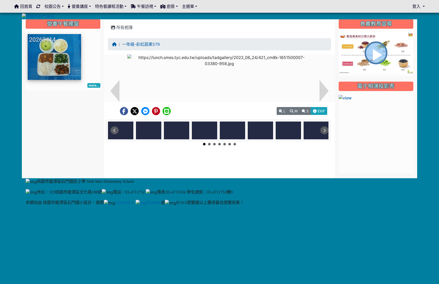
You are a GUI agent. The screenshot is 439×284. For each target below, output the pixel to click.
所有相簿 (124, 27)
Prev (115, 130)
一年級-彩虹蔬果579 (141, 44)
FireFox (154, 202)
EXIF (321, 111)
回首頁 (25, 6)
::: (109, 21)
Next (324, 130)
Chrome (122, 202)
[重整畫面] (38, 6)
